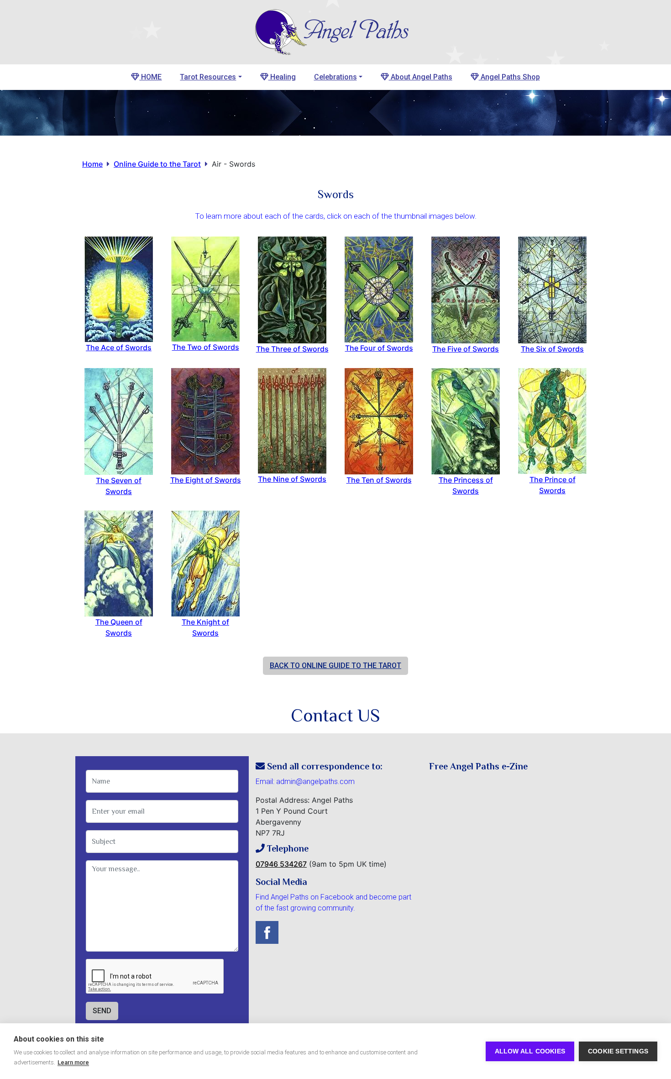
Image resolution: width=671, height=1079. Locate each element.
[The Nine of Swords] (292, 419)
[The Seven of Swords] (118, 420)
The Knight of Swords (205, 627)
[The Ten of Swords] (379, 420)
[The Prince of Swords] (552, 420)
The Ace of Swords (119, 347)
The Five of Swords (465, 348)
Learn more (73, 1062)
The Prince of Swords (552, 485)
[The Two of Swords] (205, 288)
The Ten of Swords (379, 479)
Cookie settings (618, 1051)
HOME (150, 77)
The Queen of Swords (118, 627)
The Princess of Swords (466, 485)
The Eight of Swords (205, 479)
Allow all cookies (530, 1051)
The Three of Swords (292, 348)
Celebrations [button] (335, 77)
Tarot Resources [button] (208, 77)
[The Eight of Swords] (205, 420)
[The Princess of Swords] (465, 420)
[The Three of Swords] (292, 289)
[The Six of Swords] (552, 289)
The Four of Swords (379, 348)
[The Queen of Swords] (118, 562)
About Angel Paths (420, 77)
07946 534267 (281, 863)
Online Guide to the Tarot (157, 163)
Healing (282, 77)
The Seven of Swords (119, 486)
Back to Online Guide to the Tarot (335, 665)
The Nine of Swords (292, 479)
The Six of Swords (552, 348)
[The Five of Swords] (465, 289)
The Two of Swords (205, 347)
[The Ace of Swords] (118, 288)
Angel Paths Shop (509, 77)
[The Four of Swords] (379, 288)
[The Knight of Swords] (205, 562)
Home (92, 163)
